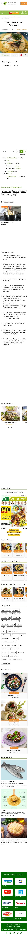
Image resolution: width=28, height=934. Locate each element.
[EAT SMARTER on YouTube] (21, 933)
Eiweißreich (7, 575)
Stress (20, 645)
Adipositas (15, 638)
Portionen (22, 154)
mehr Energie (15, 649)
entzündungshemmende (16, 659)
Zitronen (18, 168)
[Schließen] (1, 3)
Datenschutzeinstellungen (14, 926)
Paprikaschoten (11, 176)
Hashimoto (10, 628)
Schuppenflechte (6, 638)
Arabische (4, 613)
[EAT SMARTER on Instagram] (14, 933)
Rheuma (19, 624)
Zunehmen (13, 652)
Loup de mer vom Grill (10, 422)
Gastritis (4, 631)
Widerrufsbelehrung (14, 928)
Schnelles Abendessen (14, 695)
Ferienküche (12, 613)
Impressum (9, 924)
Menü (2, 13)
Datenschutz (17, 924)
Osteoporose (5, 624)
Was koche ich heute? (14, 723)
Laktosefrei (4, 659)
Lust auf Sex (5, 656)
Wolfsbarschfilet (11, 158)
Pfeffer (9, 163)
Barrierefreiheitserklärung (9, 929)
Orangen (18, 166)
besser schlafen (6, 649)
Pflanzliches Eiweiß (19, 575)
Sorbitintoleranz (6, 635)
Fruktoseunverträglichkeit (19, 635)
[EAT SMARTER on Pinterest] (10, 933)
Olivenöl (9, 174)
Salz (8, 160)
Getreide (4, 617)
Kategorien (23, 929)
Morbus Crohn (5, 621)
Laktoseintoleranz (12, 631)
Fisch (19, 613)
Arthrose (12, 624)
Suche (22, 13)
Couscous (10, 171)
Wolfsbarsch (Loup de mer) (8, 781)
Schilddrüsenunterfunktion (9, 642)
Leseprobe (3, 528)
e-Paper (25, 528)
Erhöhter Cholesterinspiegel (9, 645)
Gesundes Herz (6, 663)
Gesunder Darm (14, 656)
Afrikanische (16, 610)
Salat (9, 617)
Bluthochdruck (17, 617)
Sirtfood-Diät (21, 652)
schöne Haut (5, 652)
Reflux (3, 628)
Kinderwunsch (15, 621)
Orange (14, 195)
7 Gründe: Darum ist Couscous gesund (11, 839)
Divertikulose (18, 628)
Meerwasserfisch (6, 610)
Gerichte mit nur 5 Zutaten (14, 750)
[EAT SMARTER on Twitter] (17, 933)
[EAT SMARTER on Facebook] (6, 933)
